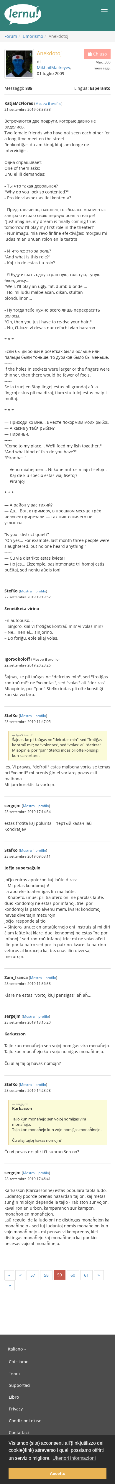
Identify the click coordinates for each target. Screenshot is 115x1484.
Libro (14, 1397)
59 (59, 1275)
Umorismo (33, 36)
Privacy (16, 1409)
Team (14, 1373)
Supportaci (19, 1385)
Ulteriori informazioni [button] (74, 1458)
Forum (10, 36)
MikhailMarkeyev (53, 67)
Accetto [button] (57, 1473)
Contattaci (19, 1432)
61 (86, 1275)
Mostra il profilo (48, 103)
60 (72, 1275)
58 (46, 1275)
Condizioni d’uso (25, 1420)
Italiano (16, 1349)
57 (32, 1275)
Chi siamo (18, 1361)
